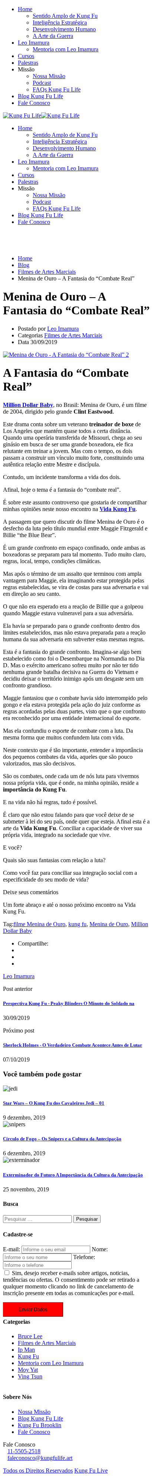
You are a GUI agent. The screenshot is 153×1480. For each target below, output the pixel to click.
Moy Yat (28, 1370)
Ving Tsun (30, 1376)
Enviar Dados (33, 1309)
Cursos (26, 56)
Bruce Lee (30, 1336)
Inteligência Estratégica (60, 22)
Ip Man (26, 1349)
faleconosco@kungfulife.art (39, 1458)
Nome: (100, 1249)
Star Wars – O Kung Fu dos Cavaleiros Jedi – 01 (53, 1103)
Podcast (42, 83)
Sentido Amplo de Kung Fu (65, 16)
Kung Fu (28, 1356)
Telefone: (84, 1257)
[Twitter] (20, 957)
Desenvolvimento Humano (64, 29)
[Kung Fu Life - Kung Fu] (22, 115)
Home (25, 9)
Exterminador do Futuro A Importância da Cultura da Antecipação (73, 1175)
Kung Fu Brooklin (39, 1425)
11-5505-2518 (23, 1451)
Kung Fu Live (91, 1470)
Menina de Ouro (108, 924)
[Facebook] (20, 950)
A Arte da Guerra (53, 36)
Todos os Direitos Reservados (38, 1470)
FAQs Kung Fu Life (57, 89)
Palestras (28, 63)
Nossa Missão (49, 76)
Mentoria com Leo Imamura (65, 49)
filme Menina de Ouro (39, 924)
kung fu (77, 924)
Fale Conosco (34, 103)
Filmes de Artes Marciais (73, 335)
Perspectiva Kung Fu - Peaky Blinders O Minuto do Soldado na (68, 1003)
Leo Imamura (33, 42)
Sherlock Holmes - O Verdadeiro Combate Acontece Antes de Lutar (72, 1045)
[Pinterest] (20, 963)
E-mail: (11, 1249)
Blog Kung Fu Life (40, 96)
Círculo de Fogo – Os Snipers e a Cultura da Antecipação (62, 1139)
